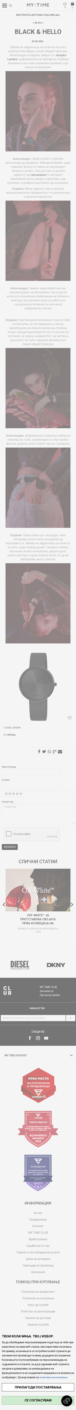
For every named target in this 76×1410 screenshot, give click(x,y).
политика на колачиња (53, 1377)
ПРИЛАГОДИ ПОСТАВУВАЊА (38, 1387)
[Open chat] (66, 1400)
